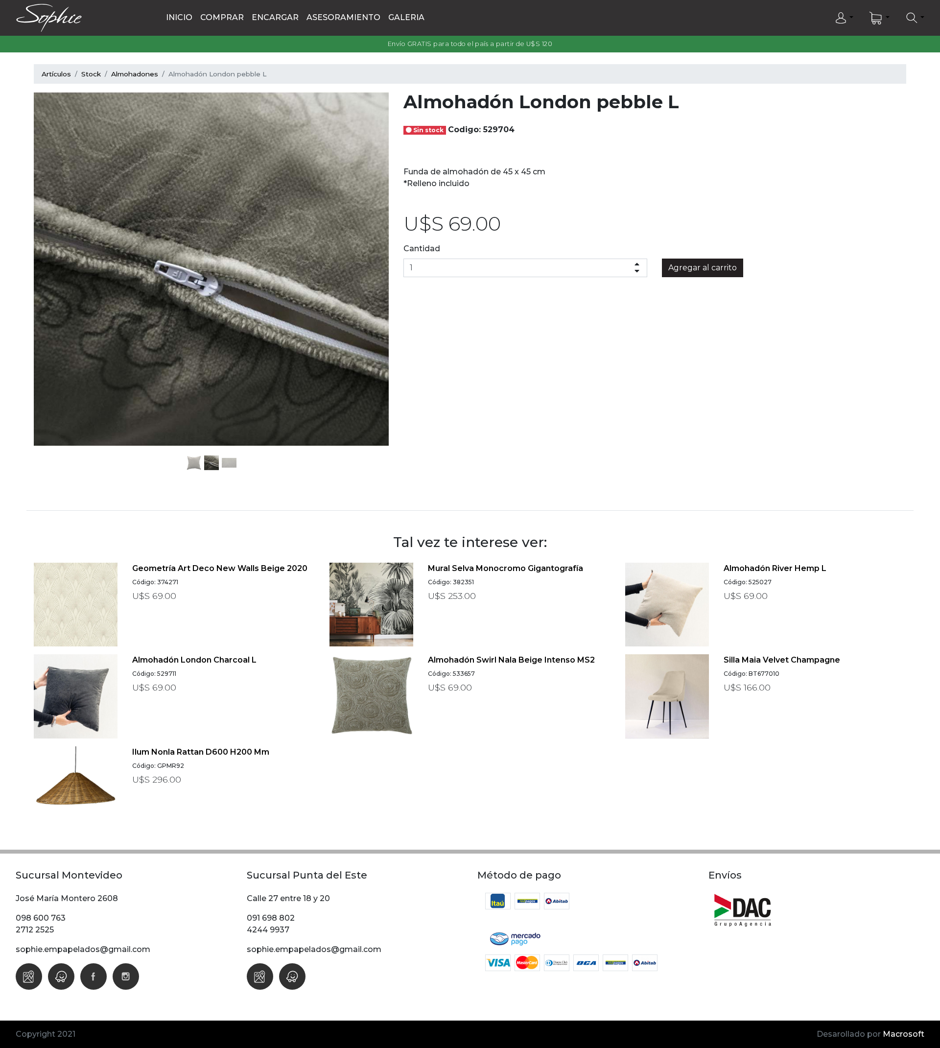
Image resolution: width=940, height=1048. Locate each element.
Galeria (406, 17)
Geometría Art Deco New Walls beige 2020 (219, 568)
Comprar (222, 17)
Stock (91, 74)
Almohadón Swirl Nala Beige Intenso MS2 (511, 660)
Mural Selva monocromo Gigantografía (505, 568)
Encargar (275, 17)
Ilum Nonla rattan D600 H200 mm (200, 752)
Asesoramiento (343, 17)
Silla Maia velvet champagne (782, 660)
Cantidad (421, 248)
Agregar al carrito (702, 267)
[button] (843, 18)
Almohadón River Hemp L (775, 568)
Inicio (179, 17)
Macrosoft (903, 1034)
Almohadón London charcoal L (194, 660)
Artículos (56, 74)
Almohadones (134, 74)
